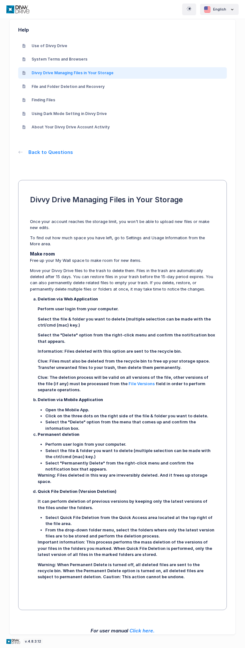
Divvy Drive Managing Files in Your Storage (73, 72)
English (219, 9)
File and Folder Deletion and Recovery (68, 86)
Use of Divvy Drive (49, 45)
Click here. (142, 631)
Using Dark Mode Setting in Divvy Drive (69, 113)
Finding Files (43, 99)
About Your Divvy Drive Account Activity (71, 127)
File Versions (142, 383)
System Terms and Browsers (59, 59)
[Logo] (13, 641)
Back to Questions (50, 152)
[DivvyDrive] (17, 9)
